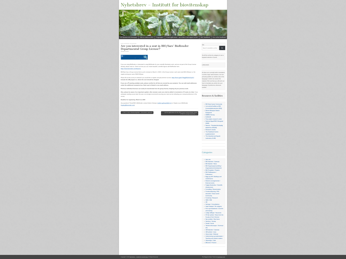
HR (206, 202)
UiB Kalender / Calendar (212, 229)
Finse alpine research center (214, 119)
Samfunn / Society (211, 221)
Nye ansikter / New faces (213, 219)
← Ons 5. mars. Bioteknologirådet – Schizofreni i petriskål (137, 112)
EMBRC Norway (210, 114)
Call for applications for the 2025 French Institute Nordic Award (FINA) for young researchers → (180, 113)
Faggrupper (160, 37)
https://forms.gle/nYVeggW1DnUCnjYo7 (183, 77)
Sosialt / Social (210, 223)
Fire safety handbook (219, 37)
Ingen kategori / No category (129, 43)
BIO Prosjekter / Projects (212, 170)
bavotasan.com (221, 257)
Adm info (208, 159)
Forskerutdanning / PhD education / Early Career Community (212, 193)
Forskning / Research (212, 198)
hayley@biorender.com (127, 105)
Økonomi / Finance (211, 242)
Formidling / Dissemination (213, 189)
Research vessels (211, 129)
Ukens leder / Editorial (212, 234)
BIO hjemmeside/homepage (128, 37)
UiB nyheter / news (211, 232)
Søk (203, 44)
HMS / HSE (209, 200)
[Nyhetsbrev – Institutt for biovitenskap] (173, 18)
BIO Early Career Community (214, 104)
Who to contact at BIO (146, 37)
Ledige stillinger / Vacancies (213, 212)
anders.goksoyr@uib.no (164, 103)
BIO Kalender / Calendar (212, 161)
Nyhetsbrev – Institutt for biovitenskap (164, 5)
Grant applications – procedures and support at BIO (182, 37)
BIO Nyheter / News (211, 163)
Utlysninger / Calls (211, 240)
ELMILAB (208, 117)
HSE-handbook (205, 37)
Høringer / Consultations (212, 204)
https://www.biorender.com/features (131, 68)
